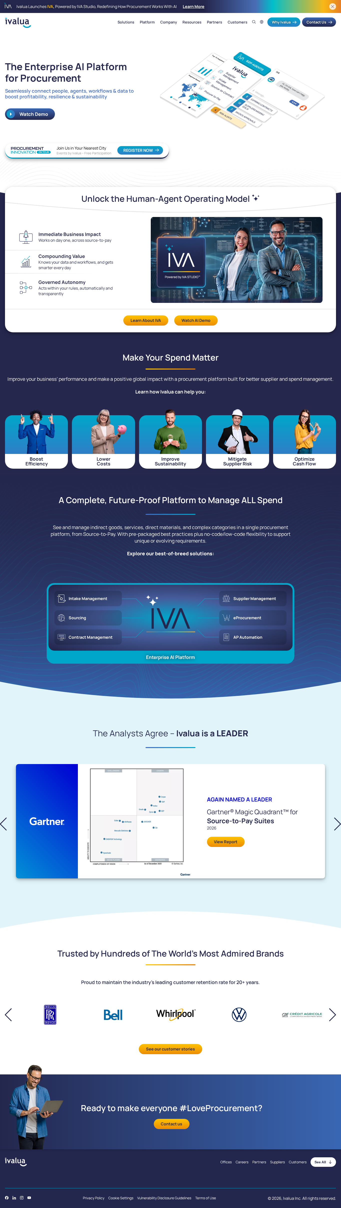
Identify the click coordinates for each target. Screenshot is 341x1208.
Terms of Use (205, 1198)
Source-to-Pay (99, 534)
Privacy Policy (93, 1198)
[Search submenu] (254, 22)
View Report (225, 841)
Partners (214, 22)
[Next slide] (333, 824)
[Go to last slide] (7, 824)
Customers (237, 22)
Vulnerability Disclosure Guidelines (164, 1198)
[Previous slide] (12, 1014)
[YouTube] (29, 1198)
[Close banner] (332, 6)
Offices (226, 1162)
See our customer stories (170, 1049)
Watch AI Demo (195, 320)
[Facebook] (6, 1198)
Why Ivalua (281, 21)
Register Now (138, 150)
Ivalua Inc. (292, 1198)
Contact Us (316, 21)
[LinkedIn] (14, 1198)
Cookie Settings (120, 1198)
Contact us (171, 1124)
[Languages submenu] (262, 22)
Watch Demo (33, 114)
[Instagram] (21, 1198)
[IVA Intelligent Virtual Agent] (170, 618)
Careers (242, 1162)
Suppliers (277, 1162)
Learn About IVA (146, 320)
